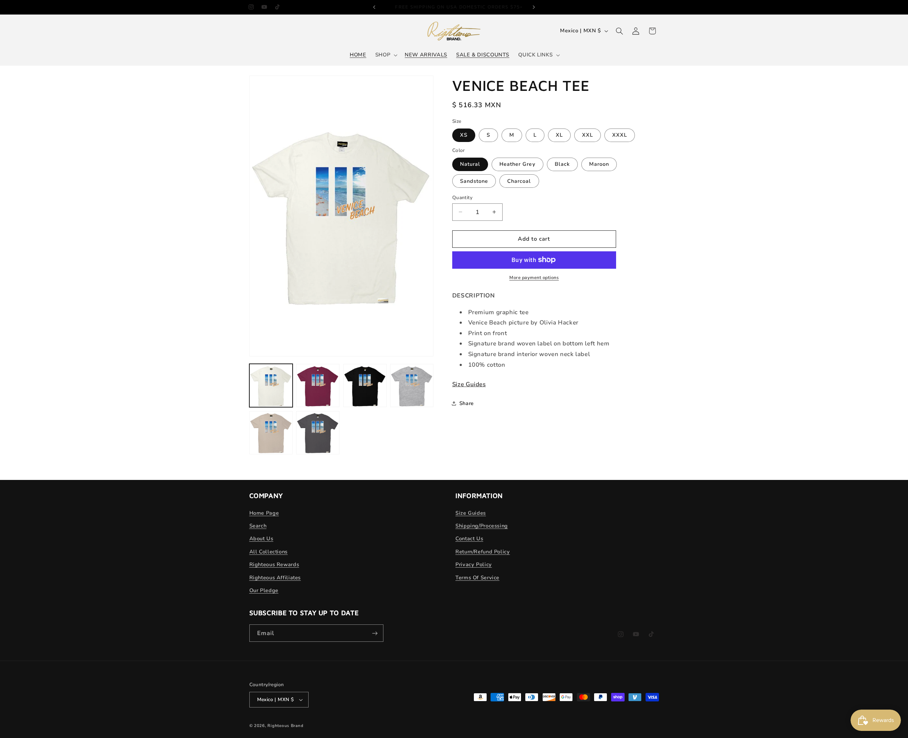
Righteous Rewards (274, 564)
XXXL (619, 134)
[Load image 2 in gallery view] (317, 385)
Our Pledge (263, 590)
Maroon (599, 164)
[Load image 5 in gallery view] (271, 432)
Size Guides (469, 384)
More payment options (534, 277)
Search (258, 525)
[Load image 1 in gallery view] (271, 385)
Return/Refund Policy (482, 551)
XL (559, 134)
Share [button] (466, 403)
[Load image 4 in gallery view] (411, 385)
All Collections (268, 551)
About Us (261, 538)
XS (463, 134)
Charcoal (519, 180)
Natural (470, 164)
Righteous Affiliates (275, 577)
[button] (385, 55)
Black (562, 164)
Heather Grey (517, 164)
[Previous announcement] (374, 7)
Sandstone (474, 180)
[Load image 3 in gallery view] (365, 385)
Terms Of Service (477, 577)
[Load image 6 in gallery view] (317, 432)
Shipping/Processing (481, 525)
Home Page (264, 512)
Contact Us (469, 538)
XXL (587, 134)
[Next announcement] (534, 7)
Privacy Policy (473, 564)
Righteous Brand (285, 725)
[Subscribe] (374, 633)
